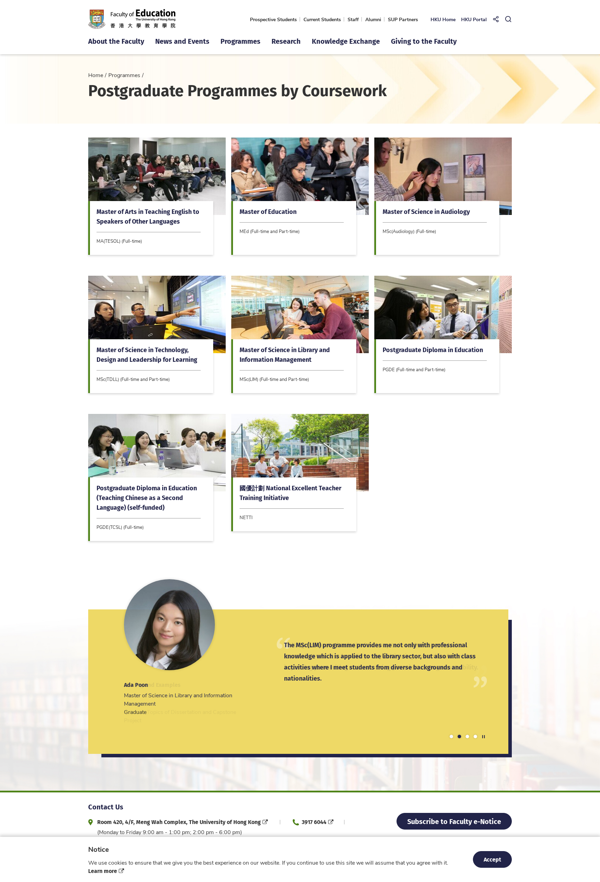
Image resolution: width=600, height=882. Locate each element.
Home (95, 74)
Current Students (322, 19)
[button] (451, 736)
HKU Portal (474, 19)
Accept (492, 859)
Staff (353, 19)
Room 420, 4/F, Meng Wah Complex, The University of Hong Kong (179, 821)
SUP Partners (403, 19)
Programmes (124, 74)
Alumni (373, 19)
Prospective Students (273, 19)
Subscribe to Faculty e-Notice (454, 821)
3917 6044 (314, 821)
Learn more (102, 870)
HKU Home (443, 19)
